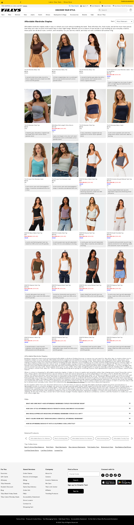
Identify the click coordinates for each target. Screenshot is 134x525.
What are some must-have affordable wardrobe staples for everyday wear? (55, 403)
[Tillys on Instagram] (107, 475)
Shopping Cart (28, 507)
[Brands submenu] (88, 15)
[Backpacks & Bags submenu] (68, 15)
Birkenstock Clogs (107, 447)
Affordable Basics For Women (76, 382)
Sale (92, 15)
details (25, 6)
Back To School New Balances (34, 447)
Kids (25, 15)
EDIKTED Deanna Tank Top (32, 285)
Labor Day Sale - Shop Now (60, 2)
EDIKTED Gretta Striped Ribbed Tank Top (119, 179)
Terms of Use (20, 519)
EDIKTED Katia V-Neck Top (32, 337)
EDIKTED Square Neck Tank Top (61, 285)
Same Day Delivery (29, 487)
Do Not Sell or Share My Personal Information (103, 519)
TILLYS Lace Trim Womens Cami (33, 179)
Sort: (113, 21)
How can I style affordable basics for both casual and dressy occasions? (55, 408)
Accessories (74, 15)
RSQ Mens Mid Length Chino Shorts (62, 125)
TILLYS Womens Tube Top (32, 125)
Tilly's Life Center (51, 487)
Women (17, 15)
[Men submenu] (12, 15)
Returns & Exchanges (30, 477)
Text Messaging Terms (50, 519)
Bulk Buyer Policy (64, 519)
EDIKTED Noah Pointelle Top (115, 233)
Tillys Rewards (6, 483)
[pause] (2, 2)
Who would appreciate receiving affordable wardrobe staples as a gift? (54, 413)
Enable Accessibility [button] (127, 1)
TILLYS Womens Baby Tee (32, 70)
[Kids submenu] (28, 15)
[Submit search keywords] (100, 10)
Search (75, 480)
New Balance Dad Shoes (123, 447)
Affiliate (48, 490)
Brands (84, 15)
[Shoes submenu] (51, 15)
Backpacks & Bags (60, 15)
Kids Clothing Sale (103, 438)
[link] (130, 9)
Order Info (26, 490)
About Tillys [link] (101, 15)
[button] (96, 6)
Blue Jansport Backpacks (77, 447)
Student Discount (7, 487)
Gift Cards (4, 477)
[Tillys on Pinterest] (111, 475)
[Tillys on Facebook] (102, 475)
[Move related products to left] (25, 438)
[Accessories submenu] (80, 15)
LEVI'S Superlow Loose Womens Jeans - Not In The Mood (120, 70)
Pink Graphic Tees (93, 447)
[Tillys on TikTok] (115, 474)
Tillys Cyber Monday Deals (10, 497)
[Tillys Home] (10, 10)
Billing (25, 480)
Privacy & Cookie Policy (33, 519)
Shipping (26, 483)
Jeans (33, 15)
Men (9, 15)
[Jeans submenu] (36, 15)
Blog (2, 490)
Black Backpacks (61, 447)
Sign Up (75, 491)
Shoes (48, 15)
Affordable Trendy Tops (121, 438)
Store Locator (28, 500)
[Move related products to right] (132, 438)
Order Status (27, 473)
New (3, 15)
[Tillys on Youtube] (119, 475)
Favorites (4, 473)
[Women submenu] (21, 15)
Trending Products (51, 493)
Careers (48, 477)
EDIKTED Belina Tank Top (86, 337)
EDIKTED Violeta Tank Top (59, 233)
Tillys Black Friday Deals (9, 493)
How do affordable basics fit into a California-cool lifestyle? (50, 423)
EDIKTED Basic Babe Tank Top (88, 179)
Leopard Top (58, 450)
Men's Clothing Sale (61, 438)
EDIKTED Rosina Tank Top (87, 233)
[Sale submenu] (95, 15)
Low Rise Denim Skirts (31, 450)
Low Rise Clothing (46, 450)
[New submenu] (6, 15)
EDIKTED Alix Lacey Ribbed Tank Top (90, 285)
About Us (48, 473)
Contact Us (27, 504)
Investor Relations (51, 480)
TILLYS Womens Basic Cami (115, 125)
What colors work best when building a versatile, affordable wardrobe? (54, 418)
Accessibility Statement (31, 497)
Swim (40, 15)
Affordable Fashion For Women (82, 438)
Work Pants (50, 447)
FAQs (24, 493)
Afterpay (4, 480)
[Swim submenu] (43, 15)
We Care (48, 483)
